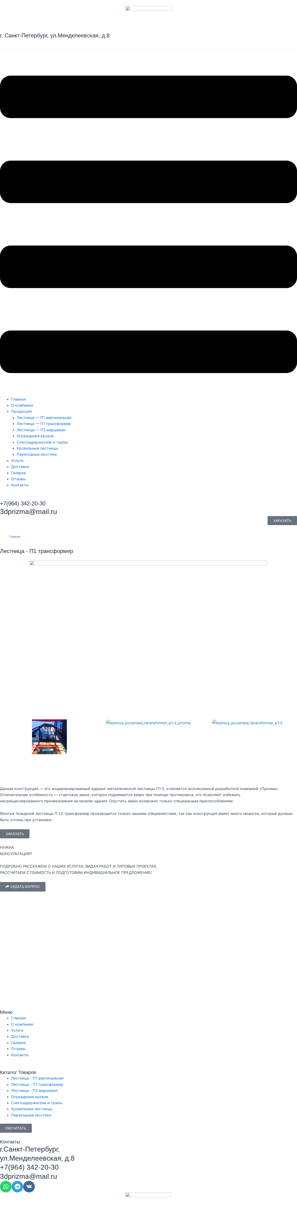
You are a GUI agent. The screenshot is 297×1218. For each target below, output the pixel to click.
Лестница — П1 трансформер (44, 423)
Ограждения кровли (35, 436)
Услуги (17, 460)
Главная (18, 399)
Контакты (20, 485)
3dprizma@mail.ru (28, 511)
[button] (148, 225)
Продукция (21, 411)
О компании (22, 405)
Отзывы (18, 479)
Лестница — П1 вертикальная (44, 417)
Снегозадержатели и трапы (42, 442)
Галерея (18, 473)
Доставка (20, 466)
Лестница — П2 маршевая (41, 430)
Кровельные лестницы (37, 448)
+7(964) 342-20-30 (29, 1167)
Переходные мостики (37, 454)
